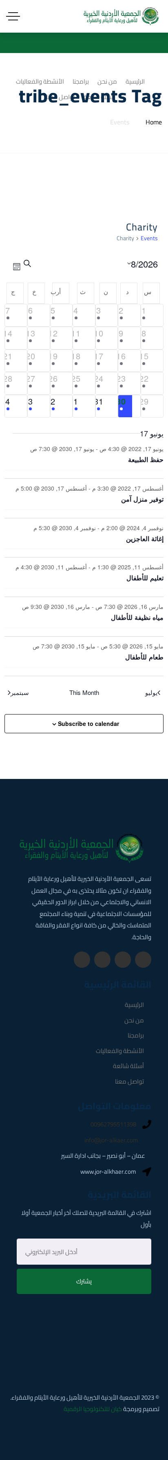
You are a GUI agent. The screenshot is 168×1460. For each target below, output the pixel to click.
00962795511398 (113, 1124)
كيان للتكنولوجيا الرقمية (93, 1409)
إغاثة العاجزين (145, 538)
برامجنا (136, 1035)
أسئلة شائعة (128, 1066)
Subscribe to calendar (88, 723)
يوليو (151, 692)
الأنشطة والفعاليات (120, 1051)
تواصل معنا (129, 1081)
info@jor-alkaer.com (111, 1140)
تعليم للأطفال (145, 577)
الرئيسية (134, 1005)
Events (149, 238)
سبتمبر (20, 692)
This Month (84, 692)
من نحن (134, 1020)
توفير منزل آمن (142, 499)
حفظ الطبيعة (146, 459)
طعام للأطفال (144, 656)
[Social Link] (143, 959)
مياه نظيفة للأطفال (137, 617)
